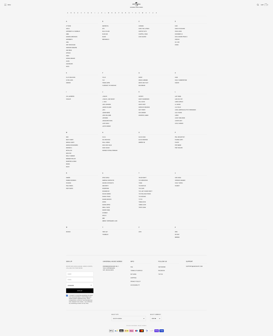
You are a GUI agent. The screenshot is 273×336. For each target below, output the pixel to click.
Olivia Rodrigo (143, 139)
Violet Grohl (179, 183)
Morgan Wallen (71, 158)
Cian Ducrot (142, 36)
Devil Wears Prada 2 (181, 36)
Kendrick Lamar (143, 115)
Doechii (177, 39)
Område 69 (142, 142)
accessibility (135, 285)
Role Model (69, 185)
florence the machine (109, 85)
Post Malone (179, 147)
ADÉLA (68, 28)
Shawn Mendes (106, 199)
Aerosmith (69, 39)
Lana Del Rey (179, 99)
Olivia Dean (142, 137)
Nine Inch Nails (107, 145)
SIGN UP (79, 290)
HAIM (176, 77)
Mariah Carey (70, 142)
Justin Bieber (106, 126)
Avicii (67, 66)
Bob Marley (105, 39)
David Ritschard (180, 28)
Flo (103, 80)
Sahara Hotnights (108, 183)
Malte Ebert (70, 139)
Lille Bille (178, 107)
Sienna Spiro (106, 204)
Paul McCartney (180, 137)
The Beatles (142, 185)
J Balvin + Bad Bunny (108, 99)
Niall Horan (106, 142)
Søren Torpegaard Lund (109, 221)
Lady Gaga (178, 96)
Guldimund (142, 85)
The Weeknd (142, 196)
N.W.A (104, 137)
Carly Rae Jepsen (144, 28)
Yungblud (105, 234)
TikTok (160, 274)
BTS (103, 28)
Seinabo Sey (106, 191)
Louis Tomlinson (180, 118)
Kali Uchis (142, 101)
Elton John (69, 80)
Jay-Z (103, 110)
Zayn (140, 231)
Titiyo (140, 199)
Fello (104, 77)
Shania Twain (106, 196)
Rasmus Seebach (71, 180)
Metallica (69, 150)
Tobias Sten (142, 202)
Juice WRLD (105, 123)
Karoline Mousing (144, 107)
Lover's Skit (178, 120)
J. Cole (104, 101)
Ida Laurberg (70, 96)
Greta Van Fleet (143, 82)
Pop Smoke (178, 145)
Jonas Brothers (107, 120)
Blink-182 (105, 34)
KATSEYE (141, 96)
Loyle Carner (179, 123)
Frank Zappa (106, 82)
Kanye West (142, 104)
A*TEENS (68, 26)
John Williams (106, 115)
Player (177, 142)
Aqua (67, 55)
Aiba (67, 42)
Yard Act (105, 231)
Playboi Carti (179, 139)
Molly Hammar (70, 156)
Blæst (104, 36)
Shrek (104, 202)
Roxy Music (69, 188)
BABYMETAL (105, 26)
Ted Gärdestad (143, 180)
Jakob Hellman (106, 107)
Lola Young (178, 112)
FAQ (132, 267)
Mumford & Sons (71, 161)
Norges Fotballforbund (110, 150)
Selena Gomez (106, 194)
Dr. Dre (177, 42)
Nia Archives (106, 139)
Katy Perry (142, 110)
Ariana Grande (70, 58)
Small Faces (106, 207)
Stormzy (105, 213)
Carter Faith (143, 31)
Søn (103, 218)
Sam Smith (105, 185)
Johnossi (105, 118)
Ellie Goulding (70, 77)
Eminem (68, 82)
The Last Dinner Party (145, 191)
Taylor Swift (143, 177)
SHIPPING (133, 278)
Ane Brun (69, 50)
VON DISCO (178, 177)
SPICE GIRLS (105, 177)
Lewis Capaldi (179, 101)
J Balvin (104, 96)
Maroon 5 (69, 147)
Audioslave (69, 63)
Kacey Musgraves (144, 99)
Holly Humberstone (181, 80)
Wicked (68, 231)
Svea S (104, 215)
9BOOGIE (177, 237)
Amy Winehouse (71, 45)
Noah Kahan (106, 147)
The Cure (141, 188)
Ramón (68, 177)
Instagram (162, 267)
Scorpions (105, 188)
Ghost (140, 77)
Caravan (141, 26)
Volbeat (177, 185)
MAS (67, 137)
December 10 (179, 34)
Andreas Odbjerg (71, 47)
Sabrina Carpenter (108, 180)
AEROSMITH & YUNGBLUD (73, 31)
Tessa (140, 183)
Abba (67, 34)
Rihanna (68, 183)
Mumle (68, 164)
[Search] (258, 5)
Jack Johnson (106, 104)
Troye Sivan (142, 207)
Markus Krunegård (72, 145)
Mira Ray (68, 153)
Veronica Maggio (180, 180)
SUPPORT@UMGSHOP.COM (194, 266)
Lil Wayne (178, 104)
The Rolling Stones (145, 194)
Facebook (161, 270)
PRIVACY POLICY (136, 281)
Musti (68, 166)
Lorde (177, 115)
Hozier (177, 82)
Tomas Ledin (142, 204)
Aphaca (68, 53)
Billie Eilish (106, 31)
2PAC (176, 231)
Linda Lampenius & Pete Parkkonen (185, 110)
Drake (177, 45)
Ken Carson (142, 112)
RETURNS (133, 274)
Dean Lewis (178, 31)
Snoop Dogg (106, 210)
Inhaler (68, 99)
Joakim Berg (106, 112)
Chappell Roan (143, 34)
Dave (176, 26)
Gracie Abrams (143, 80)
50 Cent (177, 234)
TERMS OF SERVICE (136, 270)
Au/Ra (68, 61)
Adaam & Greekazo (71, 36)
